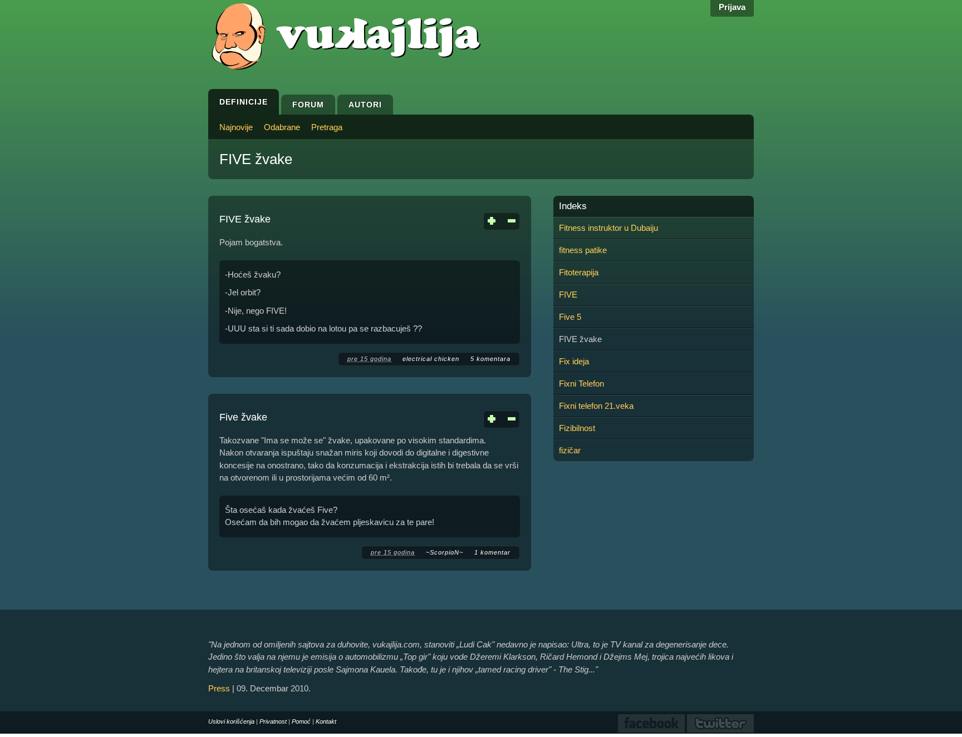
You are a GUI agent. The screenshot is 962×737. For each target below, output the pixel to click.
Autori (365, 104)
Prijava (732, 7)
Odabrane (282, 127)
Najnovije (236, 127)
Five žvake (243, 417)
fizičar (570, 450)
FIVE (568, 294)
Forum (308, 104)
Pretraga (326, 127)
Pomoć (301, 721)
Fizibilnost (577, 428)
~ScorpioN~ (444, 552)
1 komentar (492, 552)
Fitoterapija (578, 272)
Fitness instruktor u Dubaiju (608, 228)
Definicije (243, 101)
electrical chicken (431, 358)
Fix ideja (574, 361)
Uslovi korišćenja (231, 721)
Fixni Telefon (581, 383)
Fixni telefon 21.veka (596, 405)
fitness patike (583, 250)
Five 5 (570, 316)
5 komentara (490, 358)
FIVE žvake (245, 219)
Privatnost (273, 721)
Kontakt (326, 721)
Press (219, 688)
